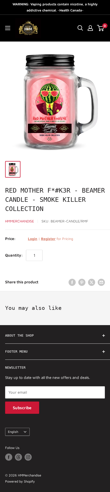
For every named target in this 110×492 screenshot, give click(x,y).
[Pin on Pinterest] (81, 282)
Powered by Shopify (20, 481)
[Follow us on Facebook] (8, 457)
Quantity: (14, 255)
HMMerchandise (19, 221)
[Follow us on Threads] (18, 457)
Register (48, 238)
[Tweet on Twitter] (91, 282)
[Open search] (80, 28)
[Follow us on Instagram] (28, 457)
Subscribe (22, 407)
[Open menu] (7, 28)
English (13, 432)
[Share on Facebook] (72, 282)
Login (32, 238)
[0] (100, 28)
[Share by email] (101, 282)
